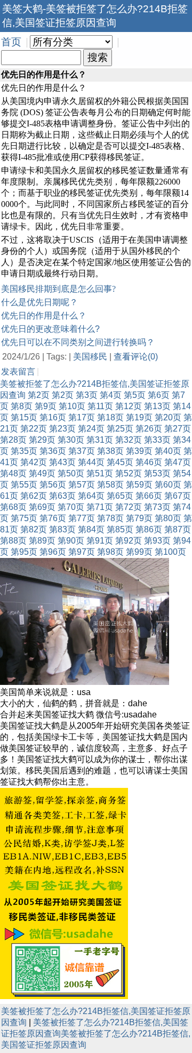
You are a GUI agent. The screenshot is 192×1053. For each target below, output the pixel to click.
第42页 (33, 462)
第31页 (99, 439)
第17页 (81, 417)
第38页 (110, 451)
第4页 (111, 395)
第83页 (62, 529)
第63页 (62, 495)
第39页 (139, 451)
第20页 (168, 417)
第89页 (42, 540)
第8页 (22, 406)
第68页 (13, 507)
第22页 (33, 428)
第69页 (42, 507)
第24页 (91, 428)
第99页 (139, 551)
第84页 (91, 529)
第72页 (128, 507)
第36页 (52, 451)
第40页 (168, 451)
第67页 (177, 495)
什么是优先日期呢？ (39, 302)
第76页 (52, 518)
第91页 (99, 540)
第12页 (128, 406)
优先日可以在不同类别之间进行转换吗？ (78, 342)
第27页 (177, 428)
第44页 (91, 462)
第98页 (110, 551)
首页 (11, 41)
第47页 (177, 462)
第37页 (81, 451)
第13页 (157, 406)
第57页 (81, 484)
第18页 (110, 417)
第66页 (148, 495)
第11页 (100, 406)
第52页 (128, 473)
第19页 (139, 417)
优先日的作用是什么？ (43, 315)
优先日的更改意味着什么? (50, 328)
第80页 (168, 518)
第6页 (159, 395)
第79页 (139, 518)
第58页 (110, 484)
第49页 (42, 473)
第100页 (170, 551)
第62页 (33, 495)
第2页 (39, 395)
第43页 (62, 462)
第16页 (52, 417)
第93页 (157, 540)
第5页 (135, 395)
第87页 (177, 529)
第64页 (91, 495)
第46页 (148, 462)
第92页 (128, 540)
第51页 (99, 473)
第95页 (24, 551)
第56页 (52, 484)
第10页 (72, 406)
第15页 (24, 417)
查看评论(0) (136, 356)
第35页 (24, 451)
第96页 (52, 551)
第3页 (87, 395)
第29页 (42, 439)
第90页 (71, 540)
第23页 (62, 428)
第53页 (157, 473)
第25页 (120, 428)
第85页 (120, 529)
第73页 (157, 507)
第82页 (33, 529)
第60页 (168, 484)
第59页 (139, 484)
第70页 (71, 507)
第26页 (148, 428)
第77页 (81, 518)
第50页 (71, 473)
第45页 (120, 462)
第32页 (128, 439)
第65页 (120, 495)
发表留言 (18, 371)
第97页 (81, 551)
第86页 (148, 529)
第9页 (46, 406)
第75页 (24, 518)
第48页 (13, 473)
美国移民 (90, 356)
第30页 (71, 439)
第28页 (13, 439)
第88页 (13, 540)
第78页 (110, 518)
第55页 (24, 484)
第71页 (99, 507)
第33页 (157, 439)
